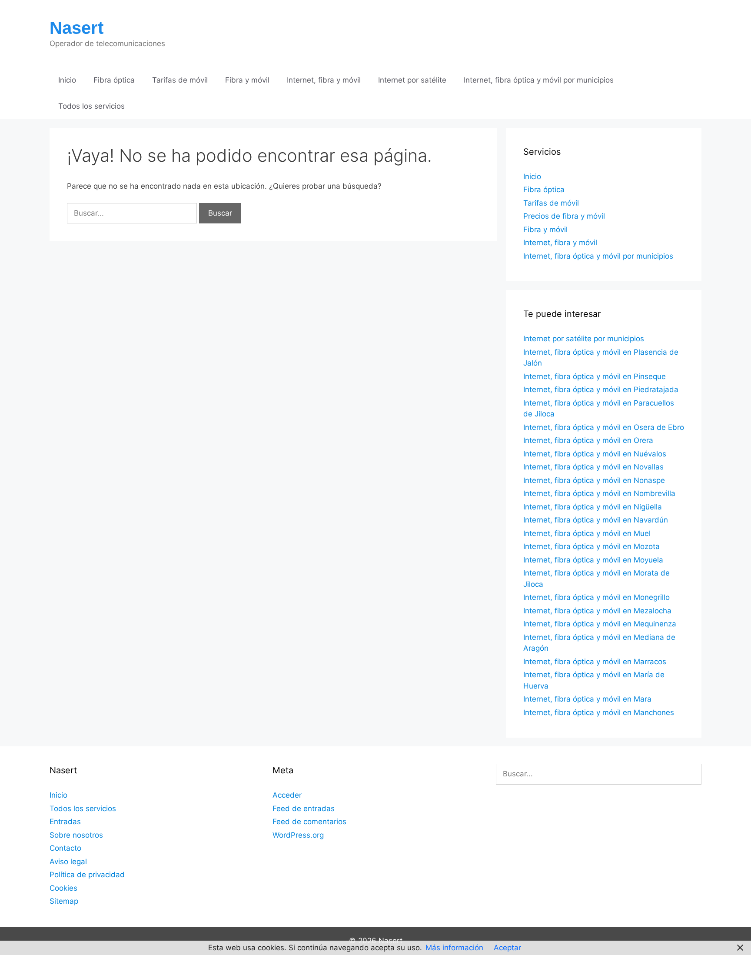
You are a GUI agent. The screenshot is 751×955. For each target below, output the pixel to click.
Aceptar (507, 947)
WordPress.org (298, 835)
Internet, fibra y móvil (324, 80)
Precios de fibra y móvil (564, 216)
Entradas (65, 821)
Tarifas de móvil (180, 80)
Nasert (76, 27)
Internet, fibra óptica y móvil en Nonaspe (594, 480)
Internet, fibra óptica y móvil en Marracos (594, 661)
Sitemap (64, 901)
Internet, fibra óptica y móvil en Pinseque (594, 376)
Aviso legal (68, 861)
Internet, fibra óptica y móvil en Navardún (595, 520)
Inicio (67, 80)
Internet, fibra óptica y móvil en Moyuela (593, 560)
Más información (454, 947)
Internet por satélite (412, 80)
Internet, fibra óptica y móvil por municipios (539, 80)
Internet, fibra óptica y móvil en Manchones (598, 712)
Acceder (287, 795)
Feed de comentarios (309, 821)
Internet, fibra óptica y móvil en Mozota (591, 546)
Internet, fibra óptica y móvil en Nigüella (592, 506)
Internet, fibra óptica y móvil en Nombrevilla (599, 493)
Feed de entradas (303, 808)
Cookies (63, 888)
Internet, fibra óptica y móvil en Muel (587, 533)
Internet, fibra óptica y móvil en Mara (587, 699)
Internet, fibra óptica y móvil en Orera (588, 440)
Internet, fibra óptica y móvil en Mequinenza (599, 623)
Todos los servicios (91, 106)
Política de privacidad (87, 874)
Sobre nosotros (76, 835)
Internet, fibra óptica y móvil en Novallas (593, 467)
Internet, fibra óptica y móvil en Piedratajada (600, 389)
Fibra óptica (114, 80)
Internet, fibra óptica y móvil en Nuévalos (594, 453)
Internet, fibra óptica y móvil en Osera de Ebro (603, 427)
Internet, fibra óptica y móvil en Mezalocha (597, 610)
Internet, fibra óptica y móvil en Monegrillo (596, 597)
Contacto (65, 848)
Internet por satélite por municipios (583, 338)
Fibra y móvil (247, 80)
